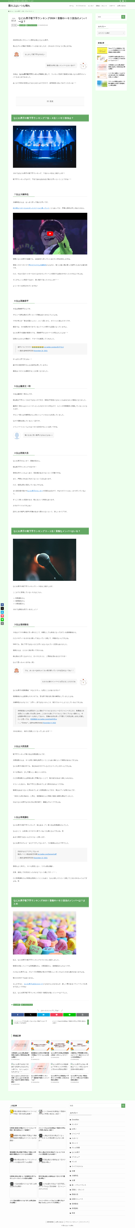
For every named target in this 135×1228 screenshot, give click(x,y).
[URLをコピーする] (82, 1014)
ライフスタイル (77, 1166)
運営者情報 (50, 1222)
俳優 (73, 1171)
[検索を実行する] (123, 17)
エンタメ (75, 1124)
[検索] (125, 1)
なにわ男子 (22, 25)
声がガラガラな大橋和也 (37, 265)
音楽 (73, 1213)
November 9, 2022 (49, 723)
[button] (17, 1014)
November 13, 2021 (41, 858)
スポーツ (75, 1138)
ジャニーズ (76, 1133)
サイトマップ (84, 1222)
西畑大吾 (75, 1194)
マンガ (74, 1161)
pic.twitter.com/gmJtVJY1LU (54, 347)
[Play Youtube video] (50, 233)
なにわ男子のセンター (35, 491)
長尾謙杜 (75, 1208)
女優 (73, 1180)
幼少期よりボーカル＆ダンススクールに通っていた (31, 208)
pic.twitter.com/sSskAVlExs (47, 719)
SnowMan (75, 1119)
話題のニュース (77, 1199)
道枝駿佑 (75, 1203)
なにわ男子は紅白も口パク (33, 984)
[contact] (123, 1)
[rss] (120, 1)
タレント (75, 1143)
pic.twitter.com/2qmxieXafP (47, 854)
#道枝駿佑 (34, 719)
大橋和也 (75, 1175)
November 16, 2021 (41, 351)
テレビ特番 (76, 1147)
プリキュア (76, 1157)
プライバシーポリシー (71, 1222)
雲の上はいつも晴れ (19, 6)
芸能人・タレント (78, 1189)
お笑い (74, 1129)
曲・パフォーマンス (32, 25)
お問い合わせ (59, 1222)
